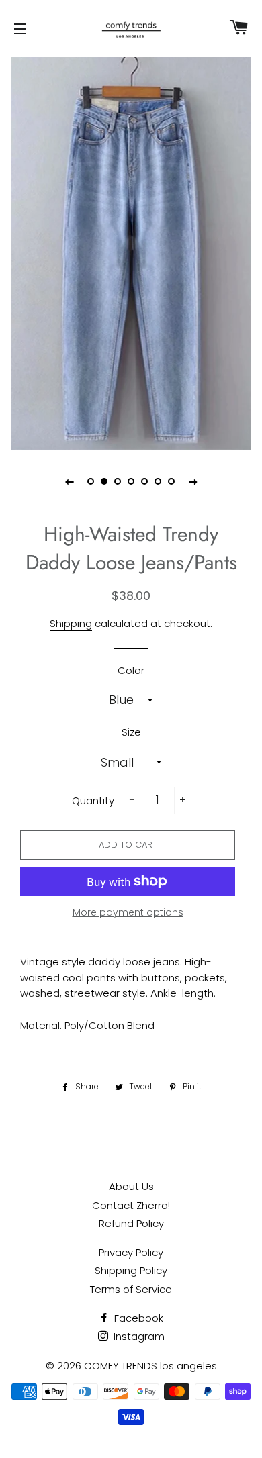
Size (131, 732)
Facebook (137, 1318)
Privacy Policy (131, 1252)
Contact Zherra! (131, 1205)
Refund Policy (131, 1223)
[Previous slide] (69, 481)
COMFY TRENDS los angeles (150, 1366)
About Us (131, 1186)
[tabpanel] (131, 252)
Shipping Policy (131, 1270)
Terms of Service (131, 1289)
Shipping (71, 623)
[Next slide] (193, 481)
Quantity (93, 800)
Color (131, 670)
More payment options (128, 912)
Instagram (138, 1336)
